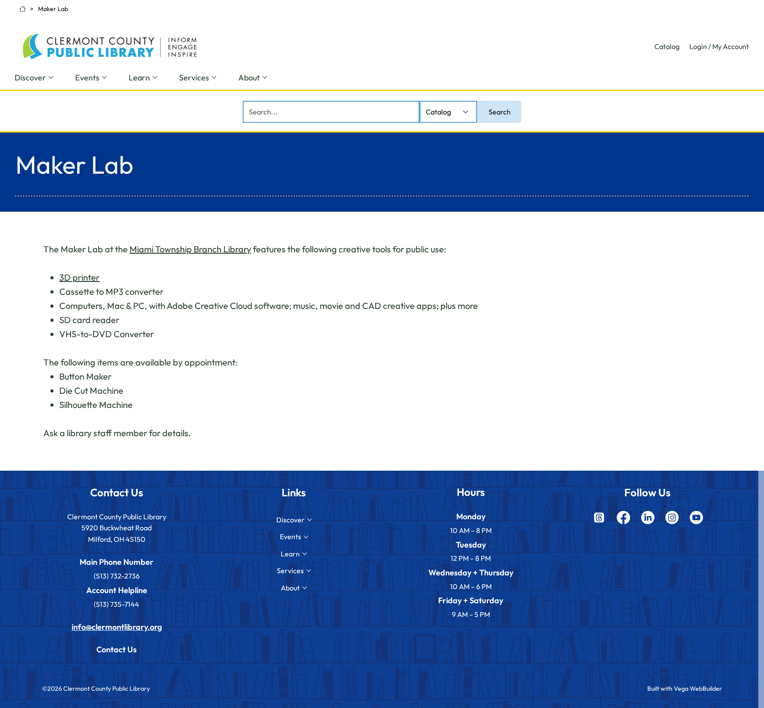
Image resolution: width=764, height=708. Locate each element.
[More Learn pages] (155, 77)
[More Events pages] (104, 77)
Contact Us (116, 649)
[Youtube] (696, 517)
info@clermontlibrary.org (117, 627)
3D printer (79, 277)
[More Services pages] (214, 77)
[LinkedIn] (647, 517)
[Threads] (599, 517)
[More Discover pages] (51, 77)
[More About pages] (265, 77)
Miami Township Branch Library (190, 249)
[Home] (22, 8)
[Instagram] (672, 517)
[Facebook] (623, 517)
